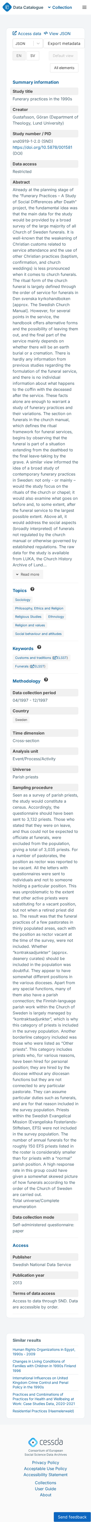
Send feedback (72, 1516)
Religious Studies (28, 617)
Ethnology (56, 617)
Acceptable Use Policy (45, 1468)
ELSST (62, 658)
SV (32, 55)
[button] (84, 7)
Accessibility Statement (45, 1474)
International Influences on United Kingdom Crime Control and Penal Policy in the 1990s (40, 1382)
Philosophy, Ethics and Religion (39, 608)
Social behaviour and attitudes (38, 634)
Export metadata (64, 43)
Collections (45, 1482)
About (45, 1494)
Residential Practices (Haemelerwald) (43, 1411)
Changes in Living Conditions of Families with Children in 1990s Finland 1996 (44, 1365)
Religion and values (30, 625)
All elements (64, 68)
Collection (62, 7)
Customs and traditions (33, 658)
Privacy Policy (45, 1462)
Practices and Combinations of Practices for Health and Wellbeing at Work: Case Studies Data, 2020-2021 (44, 1399)
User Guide (45, 1488)
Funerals (22, 666)
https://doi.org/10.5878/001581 (42, 147)
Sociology (22, 600)
